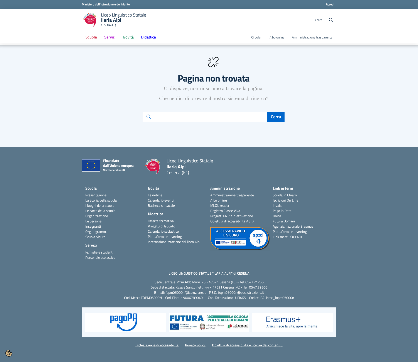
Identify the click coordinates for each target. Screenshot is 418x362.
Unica (277, 216)
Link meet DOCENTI (287, 236)
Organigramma (96, 231)
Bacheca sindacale (161, 205)
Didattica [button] (148, 37)
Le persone (93, 221)
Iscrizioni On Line (285, 200)
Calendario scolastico (163, 231)
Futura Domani (284, 221)
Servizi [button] (109, 37)
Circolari (256, 37)
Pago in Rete (282, 210)
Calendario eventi (161, 200)
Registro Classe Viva (225, 210)
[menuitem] (91, 37)
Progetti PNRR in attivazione (231, 216)
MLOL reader (219, 205)
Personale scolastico (100, 257)
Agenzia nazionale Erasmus (293, 226)
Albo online (277, 37)
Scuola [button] (91, 37)
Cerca (276, 116)
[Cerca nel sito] (331, 20)
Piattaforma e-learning (165, 236)
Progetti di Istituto (161, 226)
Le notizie (155, 195)
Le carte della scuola (100, 210)
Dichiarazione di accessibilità (157, 345)
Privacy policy (195, 345)
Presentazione (95, 195)
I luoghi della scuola (99, 205)
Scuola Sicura (95, 236)
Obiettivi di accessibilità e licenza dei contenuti (247, 345)
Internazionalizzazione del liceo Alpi (174, 241)
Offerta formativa (161, 221)
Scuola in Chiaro (285, 195)
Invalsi (277, 205)
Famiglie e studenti (99, 252)
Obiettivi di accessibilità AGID (232, 221)
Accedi (330, 4)
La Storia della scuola (101, 200)
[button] (125, 324)
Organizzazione (96, 216)
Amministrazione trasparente (312, 37)
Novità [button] (128, 37)
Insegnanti (93, 226)
